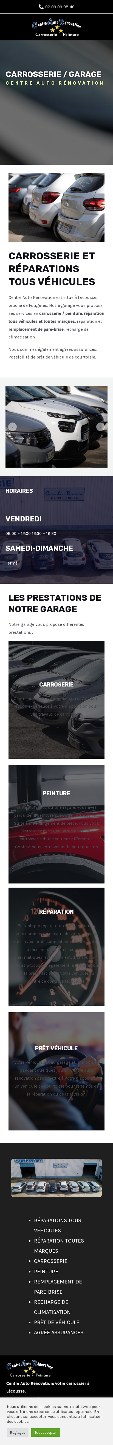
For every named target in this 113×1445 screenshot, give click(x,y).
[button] (12, 427)
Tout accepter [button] (46, 1432)
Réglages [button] (17, 1432)
